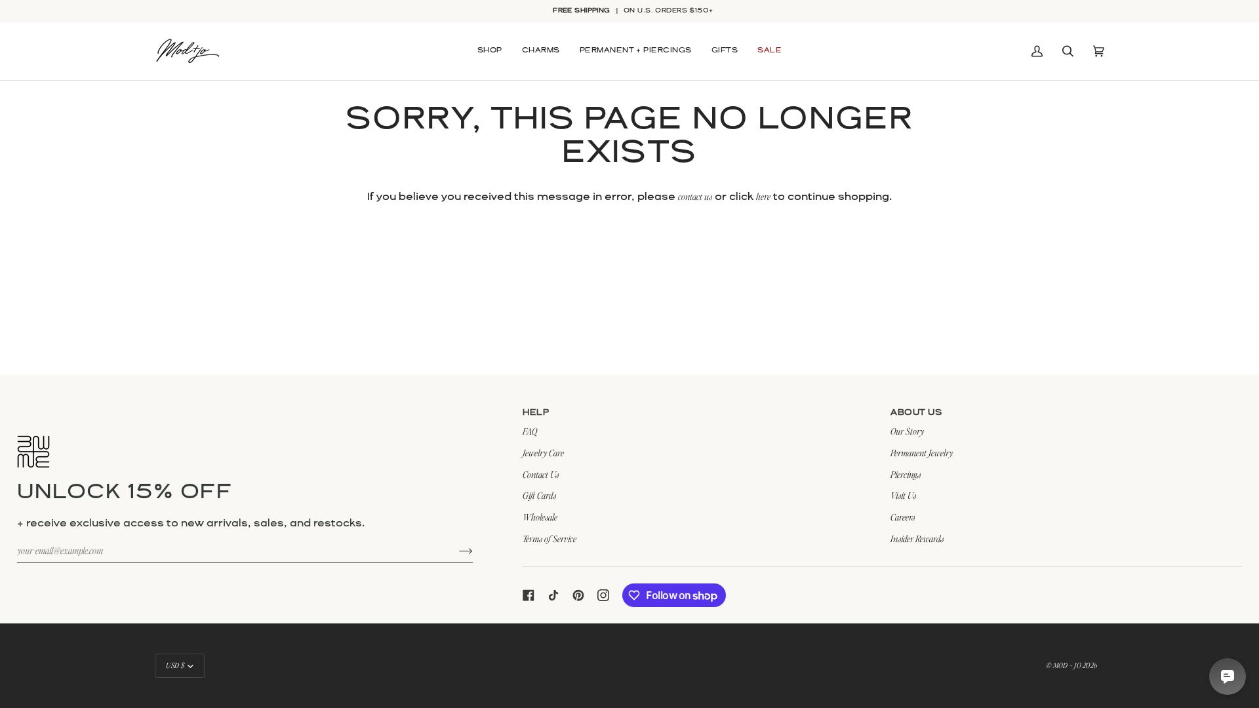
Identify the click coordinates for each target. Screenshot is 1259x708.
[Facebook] (528, 595)
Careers (902, 516)
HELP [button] (536, 412)
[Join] (455, 550)
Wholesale (540, 516)
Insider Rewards (917, 538)
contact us (695, 196)
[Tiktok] (553, 595)
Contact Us (541, 474)
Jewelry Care (543, 452)
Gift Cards (539, 495)
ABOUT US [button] (916, 412)
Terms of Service (549, 538)
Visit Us (903, 495)
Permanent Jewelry (921, 452)
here (763, 196)
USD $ (175, 665)
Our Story (907, 431)
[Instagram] (603, 595)
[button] (490, 51)
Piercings (905, 474)
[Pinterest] (578, 595)
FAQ (530, 431)
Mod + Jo (1067, 665)
